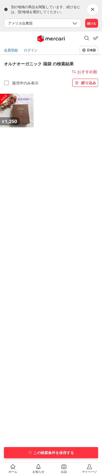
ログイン (31, 50)
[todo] (96, 38)
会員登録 (11, 50)
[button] (86, 38)
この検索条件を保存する (53, 452)
